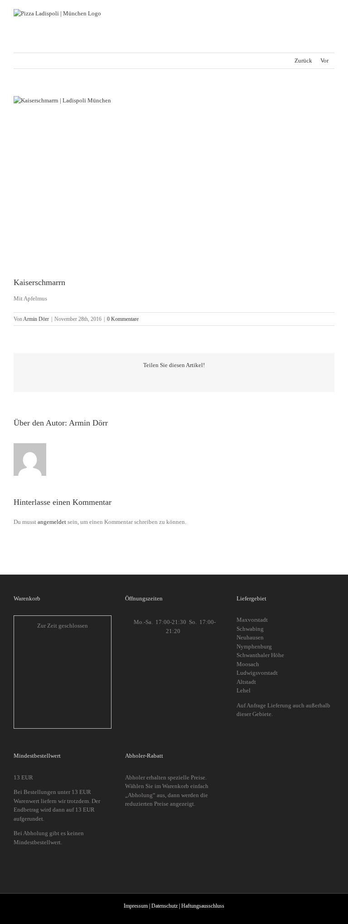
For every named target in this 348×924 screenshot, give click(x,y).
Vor (324, 60)
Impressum (136, 906)
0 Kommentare (123, 319)
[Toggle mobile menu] (330, 14)
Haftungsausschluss (202, 906)
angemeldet (52, 521)
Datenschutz (164, 906)
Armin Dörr (36, 319)
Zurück (303, 60)
